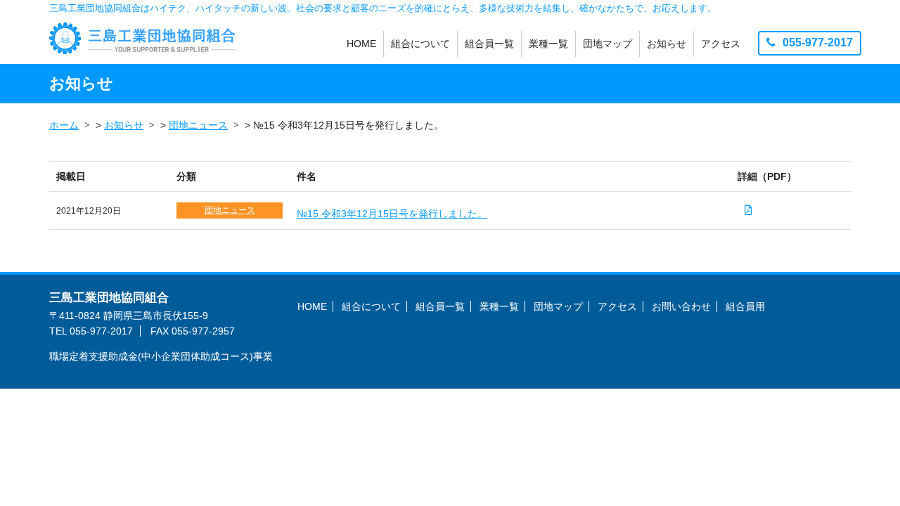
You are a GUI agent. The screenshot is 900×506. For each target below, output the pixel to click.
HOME (361, 43)
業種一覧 (548, 43)
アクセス (720, 43)
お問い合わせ (681, 306)
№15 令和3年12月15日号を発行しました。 (392, 213)
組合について (420, 43)
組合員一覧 (489, 43)
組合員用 (745, 306)
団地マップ (607, 43)
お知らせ (666, 43)
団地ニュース (230, 210)
